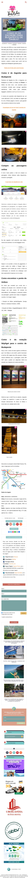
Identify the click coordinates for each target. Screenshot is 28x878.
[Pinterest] (17, 524)
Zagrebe (14, 44)
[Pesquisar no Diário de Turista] (26, 2)
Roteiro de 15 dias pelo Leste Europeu (14, 68)
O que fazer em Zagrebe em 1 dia (13, 182)
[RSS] (20, 524)
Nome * (3, 588)
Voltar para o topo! (16, 869)
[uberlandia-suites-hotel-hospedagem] (14, 808)
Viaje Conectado (18, 572)
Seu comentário (5, 599)
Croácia (10, 43)
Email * (3, 593)
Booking (14, 559)
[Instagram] (14, 524)
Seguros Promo (16, 566)
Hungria (24, 43)
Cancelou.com (12, 563)
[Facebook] (7, 524)
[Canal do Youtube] (10, 524)
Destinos (15, 43)
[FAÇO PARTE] (14, 830)
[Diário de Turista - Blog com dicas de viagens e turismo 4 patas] (14, 9)
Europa (19, 43)
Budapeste (4, 43)
